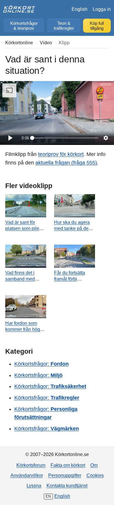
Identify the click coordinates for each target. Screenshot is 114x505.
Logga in (102, 9)
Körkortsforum (30, 465)
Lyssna (34, 485)
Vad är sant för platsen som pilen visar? (23, 228)
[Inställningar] (105, 137)
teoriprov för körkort (61, 154)
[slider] (65, 137)
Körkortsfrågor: (41, 364)
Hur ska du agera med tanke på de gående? (72, 228)
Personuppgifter (64, 475)
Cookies (95, 475)
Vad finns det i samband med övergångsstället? (23, 278)
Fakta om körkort (68, 465)
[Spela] (10, 138)
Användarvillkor (27, 475)
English (79, 9)
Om (94, 465)
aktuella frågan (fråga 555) (66, 163)
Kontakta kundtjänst (66, 485)
